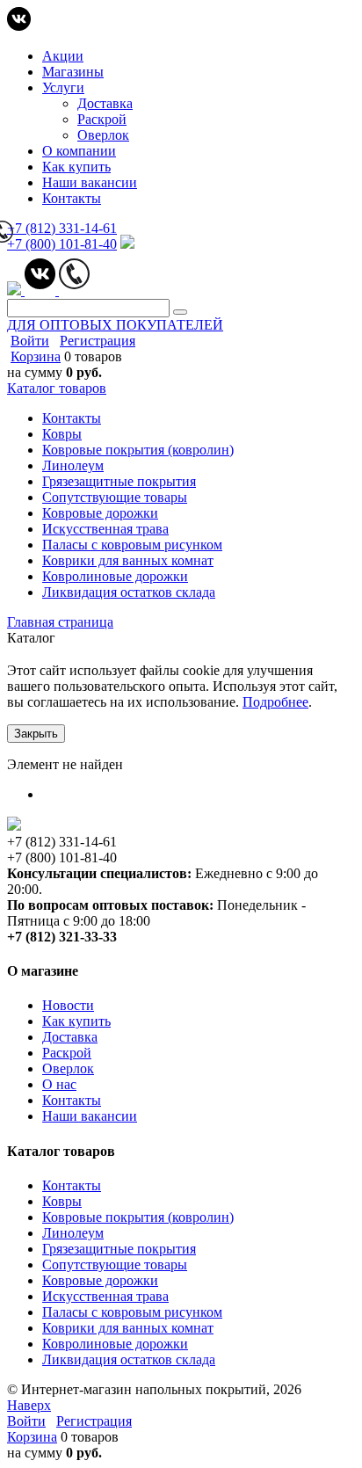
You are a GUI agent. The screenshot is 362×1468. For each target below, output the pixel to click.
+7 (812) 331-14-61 (62, 228)
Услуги (63, 87)
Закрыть (36, 733)
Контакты (71, 198)
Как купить (76, 166)
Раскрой (102, 119)
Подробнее (275, 701)
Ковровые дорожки (100, 1280)
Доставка (105, 103)
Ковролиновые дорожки (115, 1343)
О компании (79, 150)
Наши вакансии (89, 182)
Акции (62, 55)
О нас (59, 1084)
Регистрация (97, 340)
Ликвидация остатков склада (128, 1359)
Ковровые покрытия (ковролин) (138, 1217)
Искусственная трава (105, 1296)
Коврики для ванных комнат (128, 1327)
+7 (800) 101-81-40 (62, 243)
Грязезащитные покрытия (119, 1248)
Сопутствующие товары (114, 1264)
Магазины (73, 71)
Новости (68, 1005)
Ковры (62, 1201)
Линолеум (73, 1232)
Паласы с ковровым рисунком (132, 1311)
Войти (30, 340)
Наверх (29, 1405)
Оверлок (103, 134)
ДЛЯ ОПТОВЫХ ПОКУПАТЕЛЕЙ (115, 324)
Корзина (36, 356)
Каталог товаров (56, 388)
